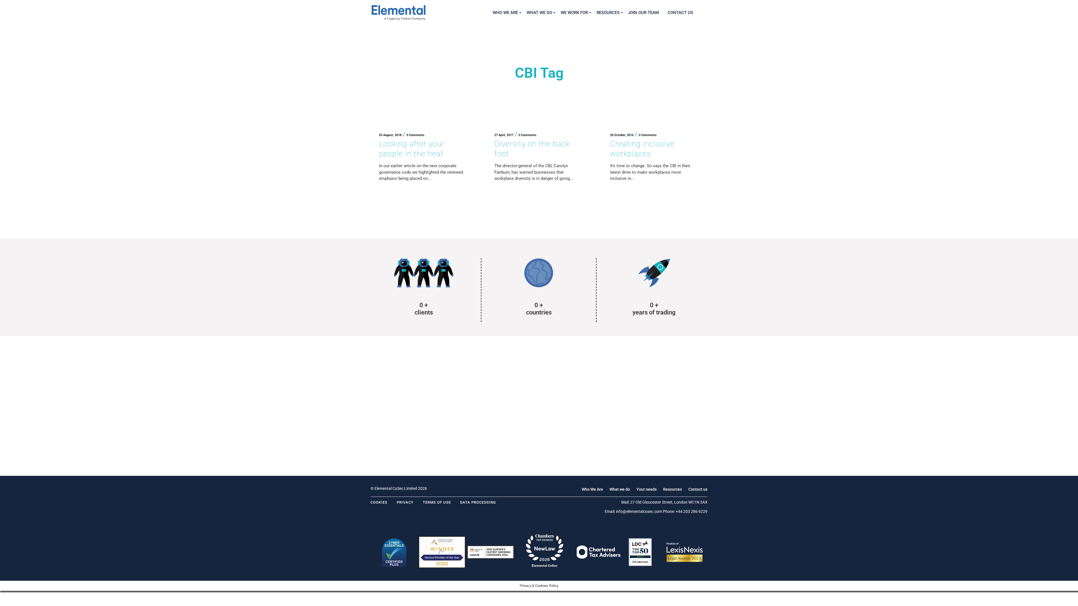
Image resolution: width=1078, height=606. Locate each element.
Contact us (697, 489)
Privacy (405, 502)
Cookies (379, 502)
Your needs (646, 489)
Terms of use (437, 502)
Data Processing (478, 502)
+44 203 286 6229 (691, 511)
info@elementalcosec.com (639, 511)
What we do (619, 489)
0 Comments (415, 135)
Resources (672, 489)
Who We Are (592, 489)
